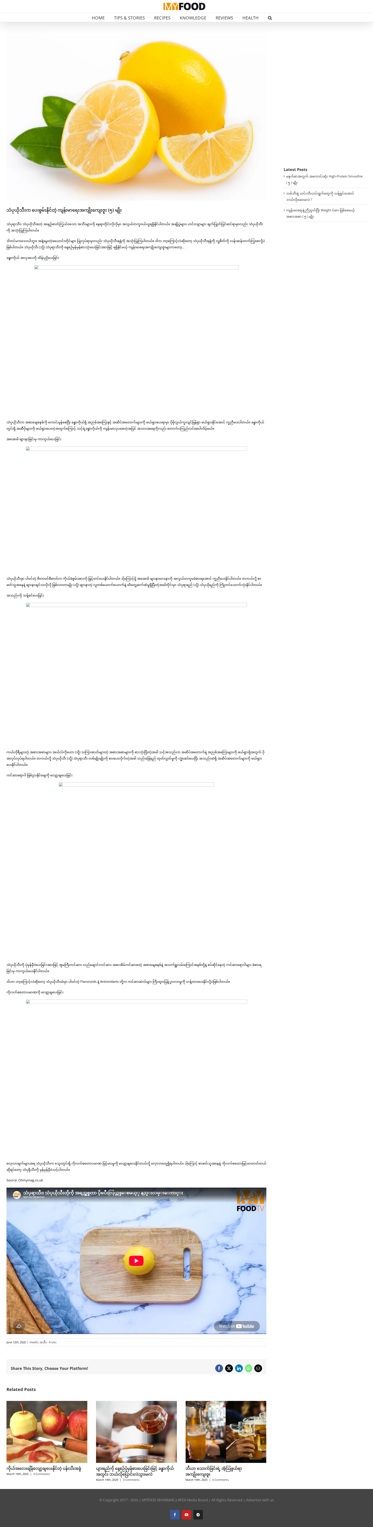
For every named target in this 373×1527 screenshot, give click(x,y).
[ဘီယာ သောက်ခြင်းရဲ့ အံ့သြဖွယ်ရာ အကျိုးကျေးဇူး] (136, 1403)
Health (34, 1342)
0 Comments (41, 1480)
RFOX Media (187, 1500)
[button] (270, 17)
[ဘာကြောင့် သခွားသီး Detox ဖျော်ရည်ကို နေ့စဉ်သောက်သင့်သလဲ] (225, 1403)
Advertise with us (260, 1500)
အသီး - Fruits (48, 1342)
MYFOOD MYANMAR (158, 1500)
